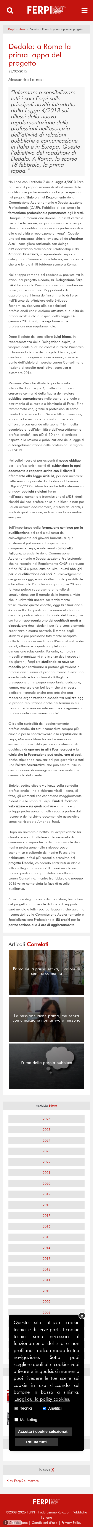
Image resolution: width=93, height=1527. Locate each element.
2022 (46, 1162)
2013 (46, 1259)
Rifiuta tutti (36, 1442)
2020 (46, 1183)
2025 (46, 1130)
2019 (46, 1194)
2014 (46, 1248)
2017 (46, 1216)
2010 (46, 1291)
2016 (46, 1226)
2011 (46, 1280)
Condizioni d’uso (45, 1523)
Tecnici (26, 1408)
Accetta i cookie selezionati (43, 1431)
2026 (46, 1119)
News (22, 29)
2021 (46, 1173)
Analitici (55, 1408)
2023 (46, 1151)
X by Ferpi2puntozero (23, 1481)
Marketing (28, 1420)
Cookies (13, 1523)
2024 (46, 1140)
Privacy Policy (71, 1523)
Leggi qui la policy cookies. (42, 1399)
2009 (46, 1302)
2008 (46, 1312)
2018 (46, 1205)
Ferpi (11, 29)
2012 (46, 1269)
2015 (46, 1237)
